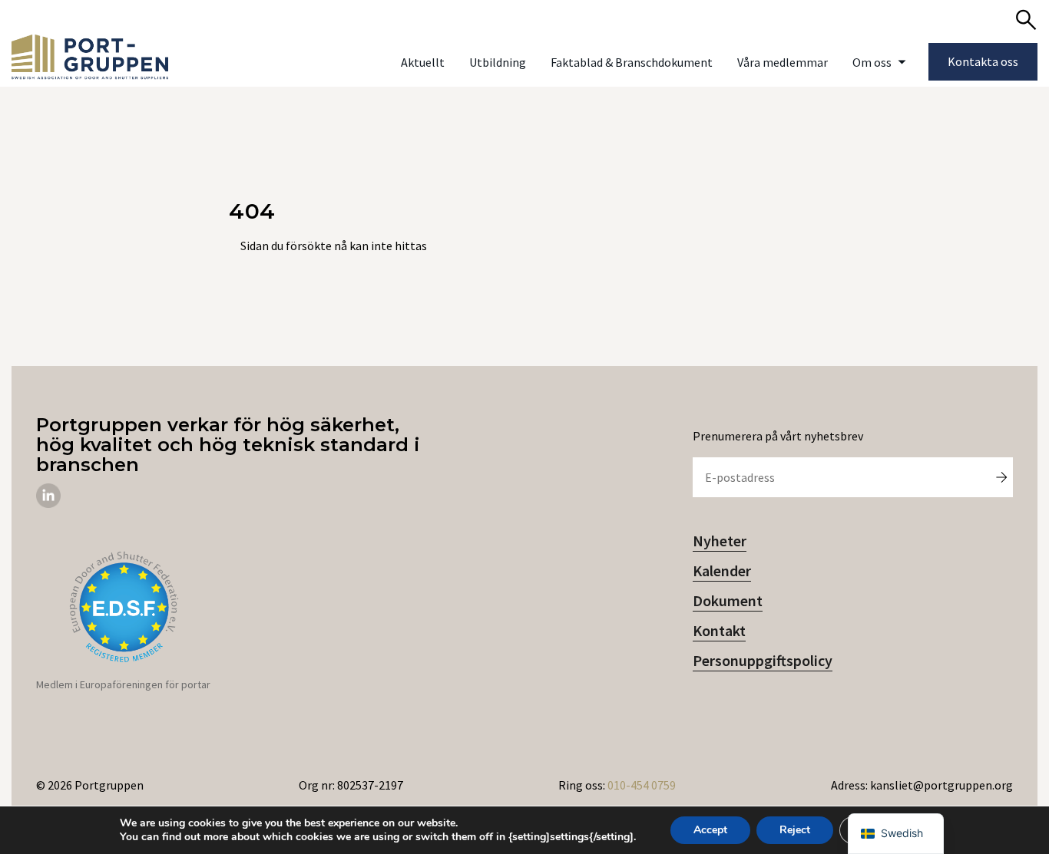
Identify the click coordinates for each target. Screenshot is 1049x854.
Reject (794, 830)
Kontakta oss (983, 61)
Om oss (872, 62)
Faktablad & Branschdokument (632, 62)
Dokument (728, 600)
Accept (710, 830)
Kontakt (719, 630)
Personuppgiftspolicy (762, 660)
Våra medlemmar (782, 62)
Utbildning (497, 62)
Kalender (722, 570)
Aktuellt (423, 62)
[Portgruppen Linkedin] (48, 503)
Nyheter (719, 540)
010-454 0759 (641, 785)
